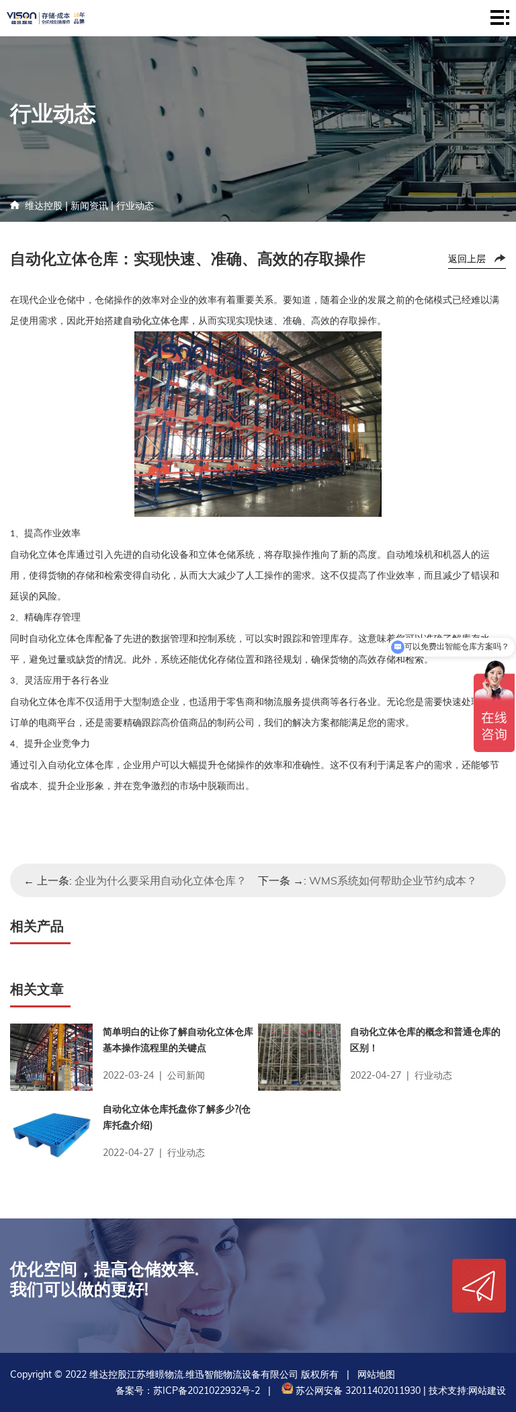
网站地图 (376, 1374)
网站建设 (487, 1390)
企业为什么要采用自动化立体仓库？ (161, 880)
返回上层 (467, 259)
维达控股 (43, 206)
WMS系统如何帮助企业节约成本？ (393, 880)
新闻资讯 (89, 206)
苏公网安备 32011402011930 (357, 1390)
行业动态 (135, 206)
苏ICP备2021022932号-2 (206, 1390)
